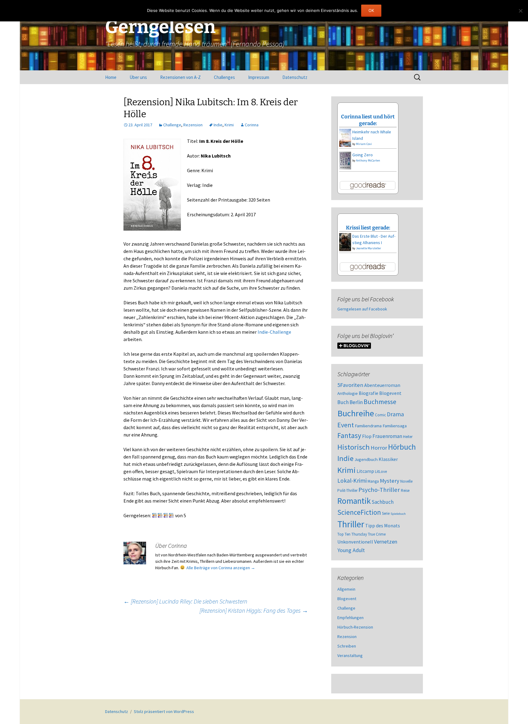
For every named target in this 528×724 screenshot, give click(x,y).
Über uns (138, 77)
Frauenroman (387, 436)
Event (345, 425)
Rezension (193, 125)
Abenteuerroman (382, 385)
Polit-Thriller (347, 490)
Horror (379, 447)
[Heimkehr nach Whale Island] (345, 137)
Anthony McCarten (368, 160)
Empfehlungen (350, 617)
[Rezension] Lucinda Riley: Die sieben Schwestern (185, 601)
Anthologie (347, 393)
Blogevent (390, 393)
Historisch (353, 447)
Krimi (229, 125)
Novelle (406, 481)
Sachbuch (383, 502)
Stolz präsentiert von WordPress (164, 711)
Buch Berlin (350, 402)
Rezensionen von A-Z (180, 77)
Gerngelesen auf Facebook (362, 309)
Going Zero (362, 155)
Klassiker (388, 459)
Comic (380, 415)
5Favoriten (350, 384)
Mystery (389, 480)
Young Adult (351, 550)
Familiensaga (395, 426)
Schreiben (346, 646)
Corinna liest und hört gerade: (368, 119)
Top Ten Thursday (352, 534)
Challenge (172, 125)
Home (110, 77)
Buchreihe (355, 413)
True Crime (377, 534)
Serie (386, 513)
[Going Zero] (345, 160)
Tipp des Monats (382, 525)
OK (371, 10)
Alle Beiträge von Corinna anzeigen (220, 567)
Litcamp (365, 471)
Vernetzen (385, 541)
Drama (395, 414)
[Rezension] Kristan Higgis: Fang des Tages (254, 610)
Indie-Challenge (274, 332)
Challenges (224, 77)
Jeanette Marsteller (368, 248)
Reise (405, 490)
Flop (367, 436)
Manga (373, 481)
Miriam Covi (364, 144)
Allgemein (346, 589)
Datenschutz (294, 77)
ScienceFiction (359, 512)
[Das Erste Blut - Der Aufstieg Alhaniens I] (345, 241)
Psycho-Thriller (379, 490)
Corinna (251, 125)
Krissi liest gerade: (368, 228)
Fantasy (349, 435)
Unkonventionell (355, 542)
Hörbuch (402, 447)
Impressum (258, 77)
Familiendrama (368, 426)
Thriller (350, 524)
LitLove (381, 471)
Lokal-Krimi (352, 480)
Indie (218, 125)
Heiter (408, 436)
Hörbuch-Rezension (355, 627)
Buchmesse (380, 401)
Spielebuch (398, 514)
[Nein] (520, 11)
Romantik (354, 501)
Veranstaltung (350, 655)
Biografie (368, 393)
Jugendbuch (366, 459)
